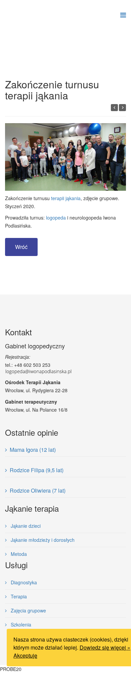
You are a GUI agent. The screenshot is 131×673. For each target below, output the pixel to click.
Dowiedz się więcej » (105, 647)
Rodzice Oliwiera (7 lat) (38, 490)
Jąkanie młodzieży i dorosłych (42, 539)
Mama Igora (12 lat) (33, 449)
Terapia (18, 596)
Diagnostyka (23, 582)
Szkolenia (20, 624)
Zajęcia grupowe (27, 610)
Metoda (18, 554)
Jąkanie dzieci (25, 525)
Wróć (21, 247)
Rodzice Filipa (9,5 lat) (36, 470)
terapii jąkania (66, 198)
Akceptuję (25, 655)
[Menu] (123, 15)
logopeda (56, 217)
